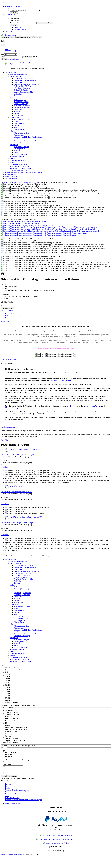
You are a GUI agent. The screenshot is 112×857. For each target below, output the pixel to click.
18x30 (7, 689)
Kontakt (8, 788)
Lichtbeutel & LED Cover (23, 86)
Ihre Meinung (5, 440)
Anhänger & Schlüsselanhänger (25, 80)
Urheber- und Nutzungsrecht (15, 794)
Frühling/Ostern (19, 149)
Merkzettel (9, 31)
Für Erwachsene (24, 618)
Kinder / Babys (19, 129)
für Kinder (8, 754)
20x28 (7, 694)
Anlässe (12, 98)
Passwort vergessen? (21, 29)
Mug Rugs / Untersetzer (22, 88)
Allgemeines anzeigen (21, 133)
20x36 (7, 698)
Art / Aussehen (8, 710)
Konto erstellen (19, 27)
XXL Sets (13, 158)
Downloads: (5, 294)
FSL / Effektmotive (11, 719)
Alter (4, 750)
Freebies (12, 162)
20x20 (7, 691)
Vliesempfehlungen (12, 408)
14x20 (7, 681)
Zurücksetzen (12, 776)
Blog (71, 406)
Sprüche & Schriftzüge (22, 143)
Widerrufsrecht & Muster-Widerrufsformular (20, 792)
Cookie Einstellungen (12, 803)
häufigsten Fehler (93, 406)
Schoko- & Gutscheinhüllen (23, 92)
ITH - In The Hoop (16, 76)
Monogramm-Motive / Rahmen (16, 729)
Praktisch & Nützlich (21, 90)
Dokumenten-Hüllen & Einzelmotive (26, 84)
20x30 (7, 696)
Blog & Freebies (11, 172)
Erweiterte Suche (14, 59)
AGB (7, 796)
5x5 (6, 672)
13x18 (7, 676)
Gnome (16, 125)
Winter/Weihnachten (21, 154)
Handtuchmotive (19, 139)
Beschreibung (10, 314)
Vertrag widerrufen (7, 854)
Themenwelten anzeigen (22, 119)
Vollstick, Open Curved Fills (15, 740)
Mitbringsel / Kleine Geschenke (16, 727)
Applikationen (19, 135)
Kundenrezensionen (12, 318)
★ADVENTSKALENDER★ (20, 169)
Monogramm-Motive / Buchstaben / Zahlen (29, 141)
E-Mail (12, 21)
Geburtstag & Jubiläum (22, 108)
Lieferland (13, 10)
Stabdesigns (18, 94)
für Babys (8, 756)
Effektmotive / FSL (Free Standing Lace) (28, 137)
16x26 (7, 687)
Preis (4, 764)
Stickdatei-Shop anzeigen (18, 74)
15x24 (7, 685)
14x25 (7, 683)
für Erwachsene (10, 752)
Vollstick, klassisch (11, 738)
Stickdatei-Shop (10, 51)
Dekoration (9, 716)
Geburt (16, 113)
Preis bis (9, 764)
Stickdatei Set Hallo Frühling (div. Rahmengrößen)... (19, 455)
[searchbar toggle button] (36, 37)
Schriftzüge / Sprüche (12, 734)
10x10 (7, 674)
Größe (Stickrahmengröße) (12, 670)
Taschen (17, 96)
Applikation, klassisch (12, 714)
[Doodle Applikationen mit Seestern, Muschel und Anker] (21, 223)
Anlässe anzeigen (20, 100)
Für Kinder (22, 620)
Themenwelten (15, 117)
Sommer (17, 151)
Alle (6, 49)
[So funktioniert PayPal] (56, 821)
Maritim (16, 121)
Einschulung (18, 115)
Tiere (16, 127)
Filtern (4, 776)
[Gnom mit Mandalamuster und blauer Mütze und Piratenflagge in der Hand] (27, 225)
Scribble (8, 736)
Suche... (35, 56)
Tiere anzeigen (23, 616)
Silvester (17, 111)
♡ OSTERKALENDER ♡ (19, 164)
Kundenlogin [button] (10, 15)
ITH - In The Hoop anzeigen (24, 78)
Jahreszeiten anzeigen (21, 147)
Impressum (9, 784)
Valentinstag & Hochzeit (22, 106)
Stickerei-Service (36, 172)
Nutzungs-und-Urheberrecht (60, 380)
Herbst (16, 152)
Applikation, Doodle (12, 712)
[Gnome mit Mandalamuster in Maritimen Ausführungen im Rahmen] (25, 221)
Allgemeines (14, 131)
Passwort (13, 23)
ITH (6, 723)
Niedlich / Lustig (11, 732)
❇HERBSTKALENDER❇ (19, 167)
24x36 (7, 700)
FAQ (7, 786)
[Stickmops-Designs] (10, 35)
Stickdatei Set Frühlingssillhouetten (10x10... (16, 492)
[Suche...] (27, 57)
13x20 (7, 678)
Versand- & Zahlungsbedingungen (17, 790)
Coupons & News (23, 172)
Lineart (7, 725)
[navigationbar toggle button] (7, 37)
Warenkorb (5, 467)
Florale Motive (19, 123)
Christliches (18, 109)
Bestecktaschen (19, 82)
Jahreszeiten (14, 145)
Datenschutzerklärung (12, 798)
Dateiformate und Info (13, 316)
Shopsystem (18, 854)
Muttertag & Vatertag (21, 102)
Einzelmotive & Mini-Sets (19, 160)
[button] (13, 6)
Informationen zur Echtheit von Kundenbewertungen (23, 800)
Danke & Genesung (21, 104)
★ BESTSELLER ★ (17, 157)
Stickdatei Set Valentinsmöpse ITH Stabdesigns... (18, 523)
